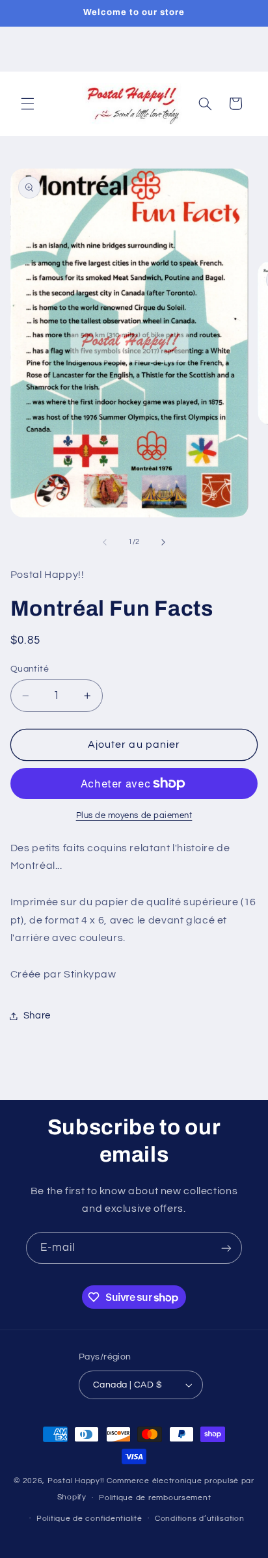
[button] (27, 103)
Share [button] (37, 1015)
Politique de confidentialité (89, 1518)
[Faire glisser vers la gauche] (104, 542)
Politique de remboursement (155, 1497)
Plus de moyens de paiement (134, 816)
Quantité (29, 669)
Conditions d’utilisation (200, 1518)
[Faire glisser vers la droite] (163, 542)
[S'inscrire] (226, 1248)
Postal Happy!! (76, 1480)
